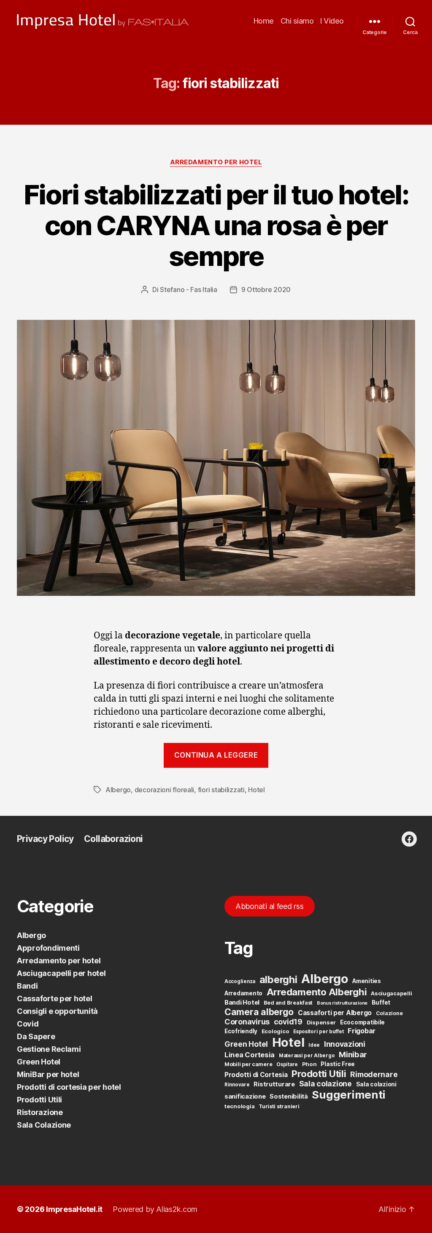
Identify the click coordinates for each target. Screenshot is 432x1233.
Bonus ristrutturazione (342, 1003)
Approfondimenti (48, 948)
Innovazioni (344, 1044)
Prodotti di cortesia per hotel (69, 1087)
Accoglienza (239, 981)
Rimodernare (373, 1074)
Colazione (389, 1013)
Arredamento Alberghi (317, 991)
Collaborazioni (113, 839)
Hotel (256, 789)
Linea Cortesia (249, 1055)
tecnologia (239, 1106)
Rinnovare (237, 1085)
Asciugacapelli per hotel (61, 973)
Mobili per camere (248, 1064)
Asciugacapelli (391, 993)
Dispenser (321, 1022)
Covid (28, 1023)
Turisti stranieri (279, 1106)
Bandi (27, 985)
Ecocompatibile (362, 1022)
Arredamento (243, 993)
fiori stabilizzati (221, 789)
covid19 (288, 1021)
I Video (332, 20)
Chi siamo (297, 20)
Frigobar (361, 1031)
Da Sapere (36, 1036)
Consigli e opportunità (57, 1011)
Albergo (118, 789)
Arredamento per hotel (216, 162)
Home (264, 20)
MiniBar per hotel (48, 1074)
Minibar (353, 1054)
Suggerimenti (349, 1094)
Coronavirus (247, 1021)
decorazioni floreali (164, 789)
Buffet (381, 1002)
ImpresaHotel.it (74, 1209)
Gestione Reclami (49, 1049)
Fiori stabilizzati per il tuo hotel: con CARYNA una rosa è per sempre (216, 225)
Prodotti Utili (39, 1099)
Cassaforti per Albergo (335, 1013)
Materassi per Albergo (307, 1056)
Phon (309, 1064)
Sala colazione (325, 1083)
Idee (314, 1045)
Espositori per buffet (318, 1032)
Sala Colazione (44, 1124)
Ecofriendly (240, 1031)
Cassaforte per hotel (54, 998)
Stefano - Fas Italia (188, 289)
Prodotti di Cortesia (256, 1075)
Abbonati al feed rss (269, 906)
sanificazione (245, 1096)
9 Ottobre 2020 (266, 289)
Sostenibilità (289, 1096)
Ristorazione (40, 1112)
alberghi (278, 979)
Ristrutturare (274, 1084)
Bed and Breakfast (288, 1003)
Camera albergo (259, 1011)
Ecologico (275, 1031)
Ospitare (287, 1064)
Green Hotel (38, 1061)
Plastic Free (338, 1064)
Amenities (366, 981)
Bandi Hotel (241, 1002)
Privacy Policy (45, 839)
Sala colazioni (376, 1084)
